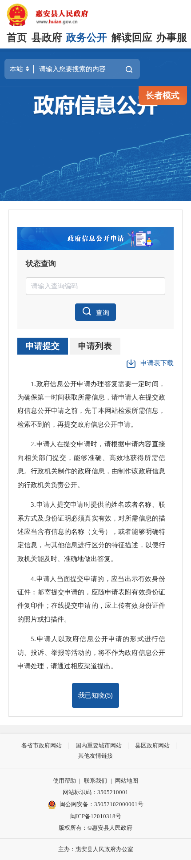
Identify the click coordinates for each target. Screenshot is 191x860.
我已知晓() (95, 695)
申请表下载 (157, 363)
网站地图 (126, 780)
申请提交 (43, 346)
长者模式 (162, 95)
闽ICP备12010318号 (95, 816)
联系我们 (95, 780)
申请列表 (95, 346)
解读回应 (131, 37)
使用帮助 (64, 780)
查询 (102, 312)
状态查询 (41, 263)
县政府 (47, 37)
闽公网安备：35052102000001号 (101, 804)
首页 (17, 37)
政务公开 (86, 37)
